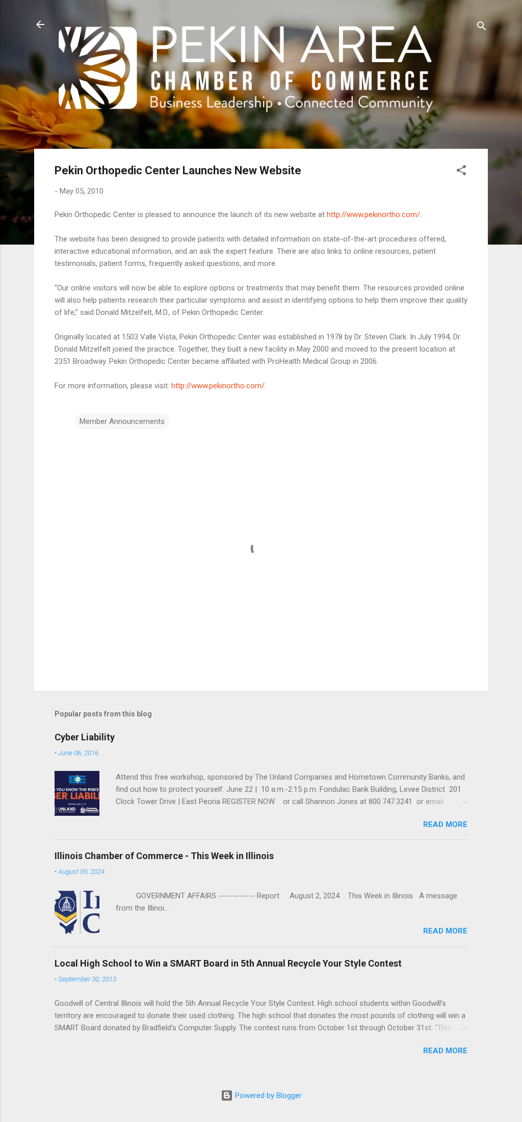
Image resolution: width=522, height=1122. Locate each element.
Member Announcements (122, 421)
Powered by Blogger (267, 1095)
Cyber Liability (85, 737)
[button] (461, 172)
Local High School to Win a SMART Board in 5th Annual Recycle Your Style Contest (228, 963)
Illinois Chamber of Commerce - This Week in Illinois (164, 855)
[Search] (482, 27)
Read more (445, 824)
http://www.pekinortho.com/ (373, 214)
